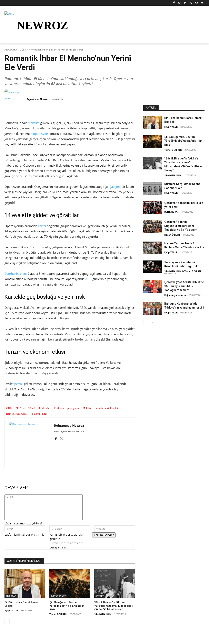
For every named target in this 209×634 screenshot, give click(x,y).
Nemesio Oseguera (16, 413)
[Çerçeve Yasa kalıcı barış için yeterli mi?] (152, 207)
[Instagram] (179, 3)
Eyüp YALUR (11, 610)
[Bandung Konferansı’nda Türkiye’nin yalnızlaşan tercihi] (152, 308)
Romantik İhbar (39, 413)
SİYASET (100, 595)
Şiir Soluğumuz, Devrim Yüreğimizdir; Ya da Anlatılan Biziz (66, 606)
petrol (18, 384)
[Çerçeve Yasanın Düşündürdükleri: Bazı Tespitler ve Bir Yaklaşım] (152, 226)
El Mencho (44, 408)
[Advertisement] (174, 79)
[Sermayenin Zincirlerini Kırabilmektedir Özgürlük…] (152, 266)
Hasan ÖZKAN (172, 234)
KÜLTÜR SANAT (58, 595)
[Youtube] (196, 3)
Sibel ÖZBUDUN (102, 614)
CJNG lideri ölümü (25, 408)
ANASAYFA (10, 49)
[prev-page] (7, 621)
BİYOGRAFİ (11, 595)
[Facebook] (173, 3)
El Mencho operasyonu (66, 408)
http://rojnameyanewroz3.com (69, 431)
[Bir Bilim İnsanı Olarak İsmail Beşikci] (24, 583)
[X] (191, 3)
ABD (88, 279)
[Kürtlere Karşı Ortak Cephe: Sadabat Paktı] (152, 188)
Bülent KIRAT (171, 211)
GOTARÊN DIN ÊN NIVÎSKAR (24, 561)
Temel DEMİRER (58, 614)
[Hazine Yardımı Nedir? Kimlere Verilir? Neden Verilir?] (152, 248)
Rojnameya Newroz (38, 99)
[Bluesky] (202, 3)
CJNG (9, 408)
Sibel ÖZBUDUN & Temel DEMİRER (183, 271)
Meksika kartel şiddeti (107, 408)
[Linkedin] (185, 3)
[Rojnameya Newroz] (15, 99)
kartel (42, 226)
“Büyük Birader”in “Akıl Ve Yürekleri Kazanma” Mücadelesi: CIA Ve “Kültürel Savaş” (113, 606)
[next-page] (13, 621)
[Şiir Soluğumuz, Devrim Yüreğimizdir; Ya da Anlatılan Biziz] (69, 583)
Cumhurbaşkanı (15, 273)
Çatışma (115, 187)
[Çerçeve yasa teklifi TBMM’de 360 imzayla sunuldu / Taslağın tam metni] (152, 286)
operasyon (40, 134)
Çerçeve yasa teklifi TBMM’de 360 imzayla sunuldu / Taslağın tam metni (184, 286)
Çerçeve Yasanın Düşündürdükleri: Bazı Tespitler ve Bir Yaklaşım (180, 225)
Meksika (33, 123)
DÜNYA (24, 49)
